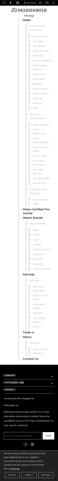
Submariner (39, 74)
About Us (35, 342)
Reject (29, 475)
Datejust (37, 55)
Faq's (36, 326)
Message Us (11, 405)
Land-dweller (40, 36)
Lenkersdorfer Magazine (19, 398)
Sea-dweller (39, 79)
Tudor (36, 239)
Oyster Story (40, 156)
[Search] (54, 2)
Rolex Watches (41, 124)
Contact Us (39, 183)
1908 (35, 108)
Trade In (28, 332)
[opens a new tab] (10, 2)
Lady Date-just (41, 50)
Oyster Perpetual (42, 60)
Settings (46, 475)
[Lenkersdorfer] (29, 9)
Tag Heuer (38, 254)
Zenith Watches (41, 268)
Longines (38, 264)
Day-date (38, 41)
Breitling (38, 259)
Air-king (37, 103)
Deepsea (37, 83)
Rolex (27, 20)
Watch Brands (33, 217)
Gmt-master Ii (41, 88)
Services (29, 274)
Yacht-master (40, 93)
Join (48, 435)
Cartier (37, 234)
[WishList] (41, 2)
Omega (37, 244)
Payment (38, 313)
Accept (12, 475)
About (27, 337)
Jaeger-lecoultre (42, 249)
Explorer (37, 98)
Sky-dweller (39, 46)
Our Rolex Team (41, 178)
